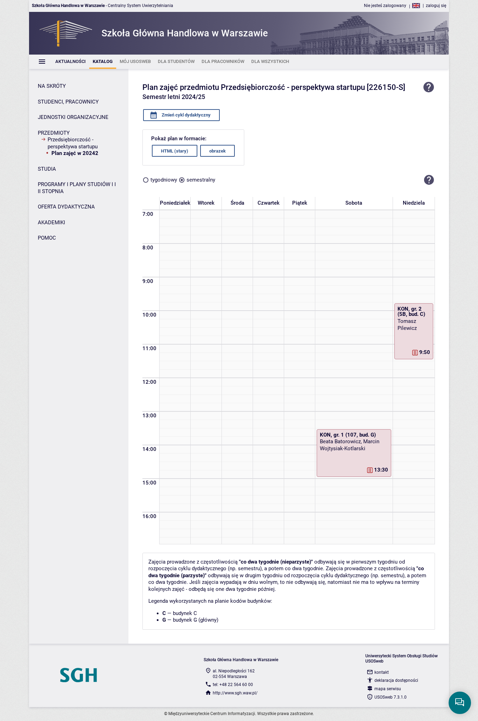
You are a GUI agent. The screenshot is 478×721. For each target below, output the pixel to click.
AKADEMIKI (51, 222)
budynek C (185, 613)
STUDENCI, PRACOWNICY (68, 102)
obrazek (217, 151)
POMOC (47, 238)
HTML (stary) (174, 151)
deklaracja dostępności (396, 680)
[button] (429, 180)
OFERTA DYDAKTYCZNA (66, 207)
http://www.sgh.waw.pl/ (235, 693)
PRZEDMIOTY (54, 133)
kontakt (381, 672)
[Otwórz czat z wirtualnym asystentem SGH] (460, 703)
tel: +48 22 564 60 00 (233, 684)
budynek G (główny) (195, 620)
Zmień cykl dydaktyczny (186, 115)
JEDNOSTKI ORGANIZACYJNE (73, 117)
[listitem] (70, 62)
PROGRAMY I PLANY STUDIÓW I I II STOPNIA (77, 188)
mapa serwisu (387, 688)
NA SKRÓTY (52, 86)
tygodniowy (163, 180)
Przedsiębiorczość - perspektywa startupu (73, 143)
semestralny (201, 180)
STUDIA (47, 169)
